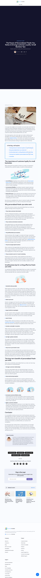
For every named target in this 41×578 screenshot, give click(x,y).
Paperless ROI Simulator (9, 550)
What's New (23, 542)
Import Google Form (24, 552)
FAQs (6, 566)
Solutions (22, 548)
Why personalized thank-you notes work (17, 150)
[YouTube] (21, 52)
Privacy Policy (7, 575)
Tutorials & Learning (8, 569)
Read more (33, 487)
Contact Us (7, 542)
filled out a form (23, 305)
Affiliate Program (24, 556)
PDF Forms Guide (8, 546)
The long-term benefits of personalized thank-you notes (21, 154)
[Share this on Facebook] (26, 52)
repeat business (13, 138)
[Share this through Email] (23, 464)
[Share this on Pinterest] (26, 464)
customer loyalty (12, 452)
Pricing (22, 550)
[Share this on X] (23, 52)
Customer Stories (24, 541)
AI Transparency (8, 571)
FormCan (13, 534)
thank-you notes (29, 452)
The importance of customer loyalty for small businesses (21, 148)
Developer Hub (7, 564)
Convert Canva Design (25, 554)
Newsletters (7, 548)
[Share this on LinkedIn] (24, 52)
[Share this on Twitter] (14, 464)
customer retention (16, 455)
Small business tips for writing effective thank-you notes (21, 152)
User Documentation (8, 562)
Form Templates (8, 568)
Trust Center (7, 573)
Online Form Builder (24, 544)
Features (22, 546)
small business (20, 452)
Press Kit (6, 552)
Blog (6, 544)
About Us (6, 541)
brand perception (25, 455)
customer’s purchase (9, 322)
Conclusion (11, 156)
